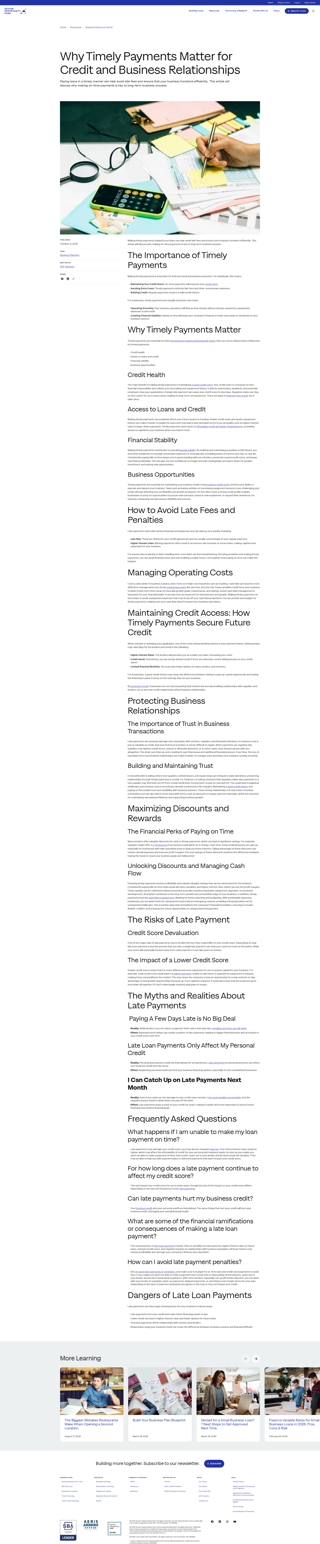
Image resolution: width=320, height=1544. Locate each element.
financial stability (187, 450)
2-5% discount (160, 845)
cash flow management (161, 898)
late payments (187, 1188)
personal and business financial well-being (192, 341)
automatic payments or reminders (156, 1272)
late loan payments (164, 1246)
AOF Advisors (67, 266)
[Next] (256, 1359)
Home (63, 27)
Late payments (216, 1063)
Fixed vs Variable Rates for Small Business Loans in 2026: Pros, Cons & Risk (294, 1424)
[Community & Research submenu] (236, 12)
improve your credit (237, 395)
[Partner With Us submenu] (260, 12)
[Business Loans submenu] (196, 12)
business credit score (217, 484)
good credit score (203, 385)
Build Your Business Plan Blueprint (159, 1420)
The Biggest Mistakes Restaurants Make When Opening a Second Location (91, 1424)
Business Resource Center (99, 27)
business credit (144, 1208)
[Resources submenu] (214, 12)
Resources (75, 27)
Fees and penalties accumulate (224, 1097)
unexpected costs (176, 587)
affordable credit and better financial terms (220, 426)
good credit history (238, 786)
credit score (211, 284)
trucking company (182, 973)
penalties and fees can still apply (229, 1028)
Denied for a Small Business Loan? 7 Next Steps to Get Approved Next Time (227, 1424)
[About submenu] (276, 12)
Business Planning (69, 255)
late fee (215, 1149)
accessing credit (139, 686)
